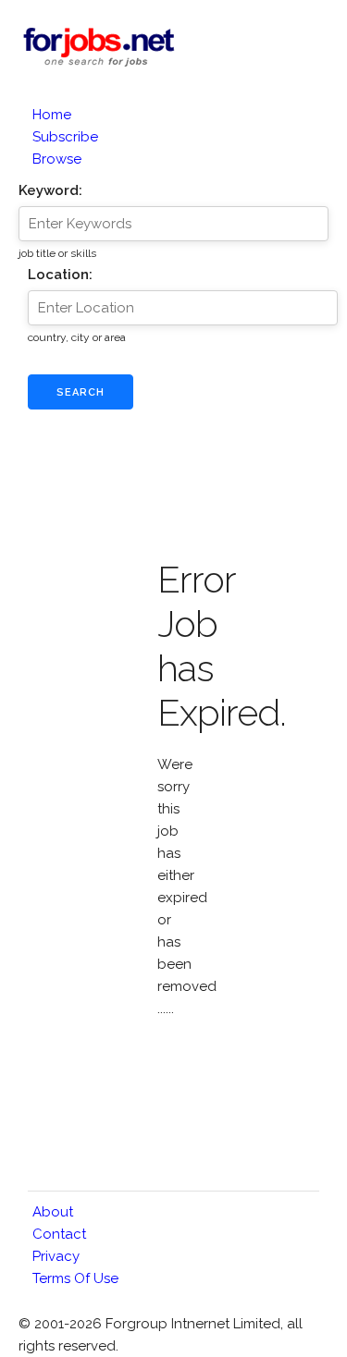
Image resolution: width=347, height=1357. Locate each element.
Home (51, 114)
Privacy (56, 1256)
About (52, 1212)
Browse (56, 159)
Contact (59, 1234)
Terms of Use (75, 1278)
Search (80, 392)
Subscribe (65, 136)
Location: (60, 274)
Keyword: (50, 190)
